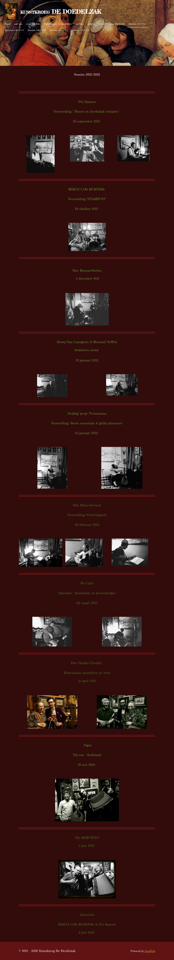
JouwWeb (150, 951)
